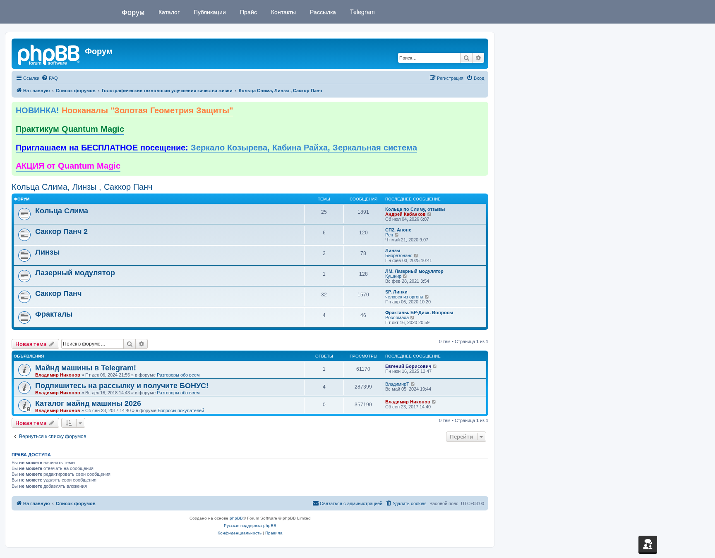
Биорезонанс (399, 255)
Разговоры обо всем (178, 374)
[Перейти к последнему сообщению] (435, 366)
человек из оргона (404, 296)
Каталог (168, 11)
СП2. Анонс (398, 229)
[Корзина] (647, 544)
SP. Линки (396, 291)
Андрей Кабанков (405, 214)
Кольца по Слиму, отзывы (415, 209)
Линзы (47, 252)
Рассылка (322, 11)
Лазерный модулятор (75, 273)
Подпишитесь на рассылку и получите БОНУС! (122, 386)
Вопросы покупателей (181, 410)
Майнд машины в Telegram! (85, 368)
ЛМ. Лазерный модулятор (414, 271)
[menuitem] (49, 78)
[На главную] (49, 54)
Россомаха (397, 317)
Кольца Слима (61, 211)
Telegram (361, 11)
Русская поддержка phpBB (250, 525)
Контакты (282, 11)
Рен (389, 234)
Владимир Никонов (57, 374)
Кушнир (393, 276)
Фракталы (53, 314)
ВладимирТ (397, 384)
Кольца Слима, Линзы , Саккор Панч (82, 186)
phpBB (236, 518)
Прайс (247, 11)
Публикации (209, 11)
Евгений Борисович (408, 366)
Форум (133, 11)
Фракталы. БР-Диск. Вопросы (419, 312)
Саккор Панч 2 (61, 231)
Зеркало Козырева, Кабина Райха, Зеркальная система (216, 147)
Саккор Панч (58, 293)
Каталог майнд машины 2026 (88, 403)
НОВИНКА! (124, 110)
